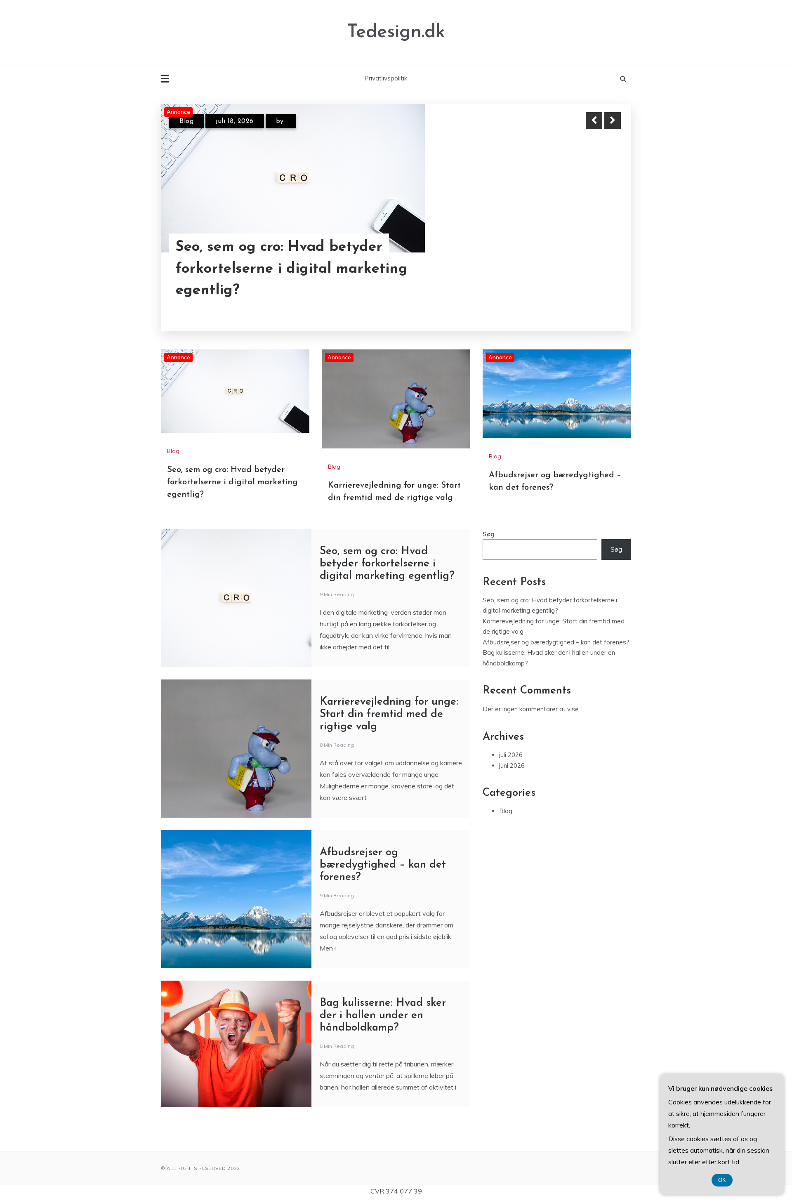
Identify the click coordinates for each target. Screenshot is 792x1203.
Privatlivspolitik (385, 78)
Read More (597, 269)
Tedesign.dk (396, 32)
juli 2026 (511, 755)
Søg (489, 534)
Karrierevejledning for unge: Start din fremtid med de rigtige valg (389, 714)
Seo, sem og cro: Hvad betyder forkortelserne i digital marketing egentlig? (292, 269)
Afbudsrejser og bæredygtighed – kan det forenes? (383, 865)
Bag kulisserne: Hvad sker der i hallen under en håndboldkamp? (383, 1015)
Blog (186, 121)
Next (612, 120)
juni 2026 (512, 765)
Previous (594, 120)
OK (722, 1180)
